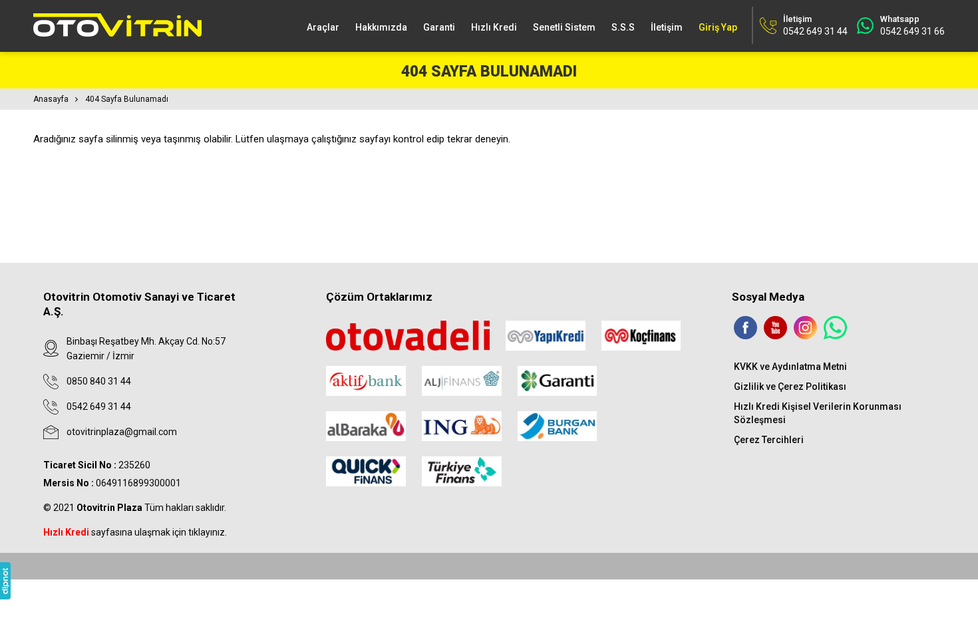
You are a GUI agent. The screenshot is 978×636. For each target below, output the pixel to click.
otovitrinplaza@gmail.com (122, 431)
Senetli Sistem (564, 27)
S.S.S (623, 27)
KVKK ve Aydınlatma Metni (790, 366)
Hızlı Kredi (494, 27)
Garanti (439, 27)
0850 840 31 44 (99, 381)
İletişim (667, 27)
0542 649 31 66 (912, 31)
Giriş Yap (718, 27)
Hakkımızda (381, 27)
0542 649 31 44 (99, 406)
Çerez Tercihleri (769, 439)
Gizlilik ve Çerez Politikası (790, 386)
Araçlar (323, 27)
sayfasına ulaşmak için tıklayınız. (135, 532)
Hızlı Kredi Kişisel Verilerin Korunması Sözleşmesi (817, 413)
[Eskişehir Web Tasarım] (5, 580)
